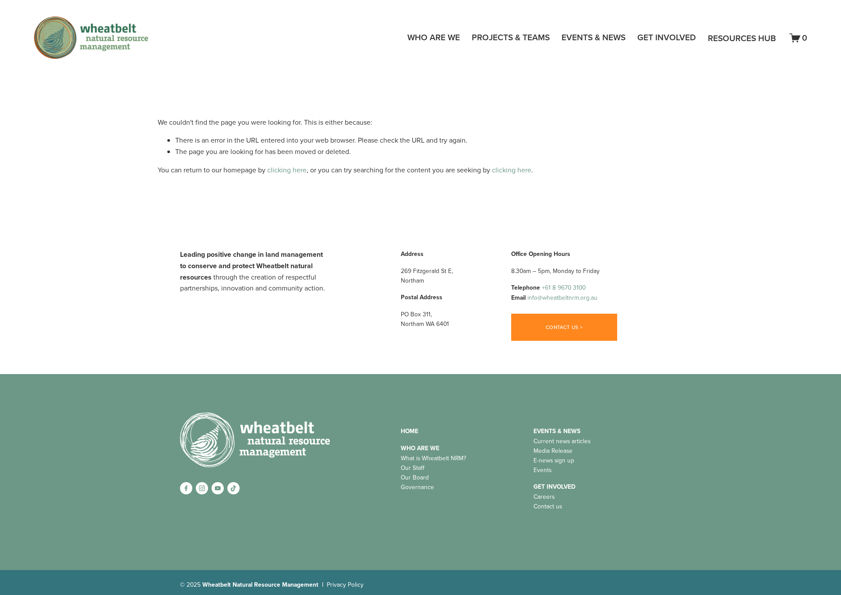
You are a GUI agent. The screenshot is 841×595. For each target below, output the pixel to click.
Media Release (553, 450)
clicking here (287, 170)
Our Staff (412, 467)
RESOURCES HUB (742, 38)
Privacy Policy (345, 584)
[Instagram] (202, 488)
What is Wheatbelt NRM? (433, 458)
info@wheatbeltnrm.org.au (562, 297)
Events (542, 470)
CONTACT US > (564, 327)
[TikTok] (233, 488)
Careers (544, 496)
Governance (417, 487)
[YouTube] (218, 488)
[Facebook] (186, 488)
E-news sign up (554, 460)
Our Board (415, 477)
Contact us (548, 506)
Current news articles (562, 441)
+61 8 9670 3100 (564, 287)
